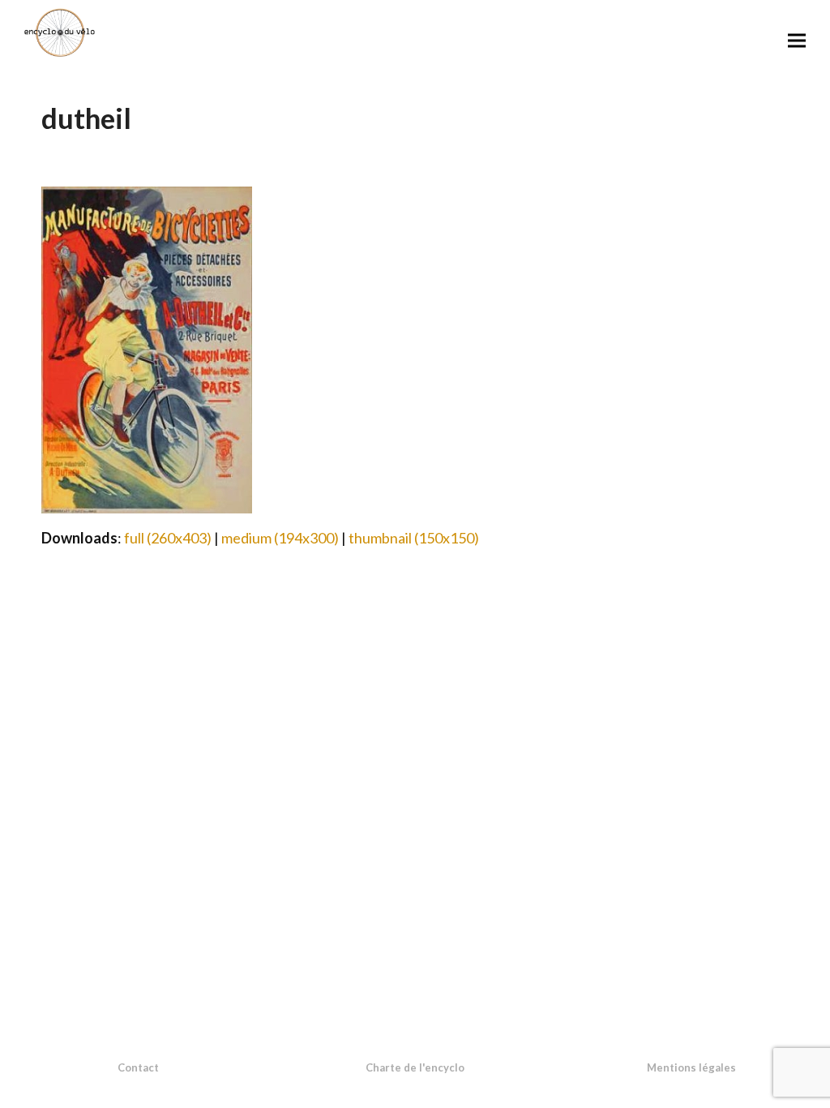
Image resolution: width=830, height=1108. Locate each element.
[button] (797, 40)
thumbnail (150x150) (414, 538)
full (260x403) (168, 538)
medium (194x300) (280, 538)
